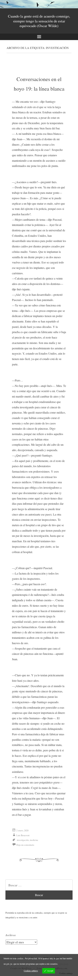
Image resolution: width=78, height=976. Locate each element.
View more (63, 963)
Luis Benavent (22, 835)
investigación (23, 840)
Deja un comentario (25, 844)
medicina (34, 840)
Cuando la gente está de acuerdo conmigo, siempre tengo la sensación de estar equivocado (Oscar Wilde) (39, 21)
